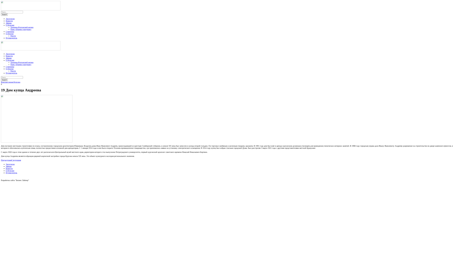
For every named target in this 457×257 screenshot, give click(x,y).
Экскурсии (10, 19)
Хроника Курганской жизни (21, 27)
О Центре (10, 34)
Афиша (9, 23)
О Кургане (10, 25)
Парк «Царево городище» (20, 29)
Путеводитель (11, 38)
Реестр (13, 36)
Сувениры (10, 32)
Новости (9, 21)
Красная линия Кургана (10, 82)
